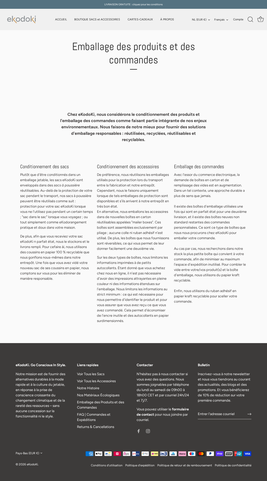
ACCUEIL (61, 19)
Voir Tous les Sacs (90, 374)
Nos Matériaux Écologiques (98, 395)
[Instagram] (148, 431)
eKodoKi (32, 464)
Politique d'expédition (140, 465)
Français (219, 19)
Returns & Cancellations (95, 427)
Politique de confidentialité (233, 465)
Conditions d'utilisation (107, 465)
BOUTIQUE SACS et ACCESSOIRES (97, 19)
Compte (238, 19)
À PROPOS (167, 19)
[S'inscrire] (249, 414)
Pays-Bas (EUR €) (27, 453)
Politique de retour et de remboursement (184, 465)
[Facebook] (139, 431)
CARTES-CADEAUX (140, 19)
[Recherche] (250, 19)
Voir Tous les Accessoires (96, 381)
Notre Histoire (88, 388)
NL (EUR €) (199, 19)
